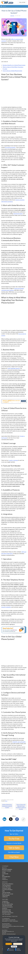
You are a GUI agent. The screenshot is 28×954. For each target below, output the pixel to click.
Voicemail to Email (6, 909)
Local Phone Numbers (7, 889)
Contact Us (5, 879)
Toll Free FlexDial (6, 892)
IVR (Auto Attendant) (7, 907)
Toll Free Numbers (6, 885)
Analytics (18, 948)
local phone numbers (10, 147)
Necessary (11, 948)
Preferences (11, 950)
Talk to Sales (14, 848)
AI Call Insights (5, 902)
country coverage (13, 460)
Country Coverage (6, 870)
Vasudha (12, 15)
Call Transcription (6, 914)
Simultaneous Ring (6, 911)
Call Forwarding (5, 895)
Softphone (4, 908)
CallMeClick (5, 896)
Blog (6, 801)
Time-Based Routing (7, 905)
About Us (4, 868)
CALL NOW (22, 2)
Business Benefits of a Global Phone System (14, 65)
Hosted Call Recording (7, 904)
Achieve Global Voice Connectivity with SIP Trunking (7, 806)
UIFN (3, 891)
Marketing (19, 950)
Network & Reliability (7, 869)
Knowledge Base (6, 876)
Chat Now (14, 857)
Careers (4, 878)
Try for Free (14, 838)
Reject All (14, 946)
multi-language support (14, 368)
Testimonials (5, 873)
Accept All (9, 943)
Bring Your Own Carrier (7, 893)
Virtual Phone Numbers (7, 883)
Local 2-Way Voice (6, 886)
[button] (14, 6)
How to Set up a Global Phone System (12, 70)
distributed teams (18, 213)
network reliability (6, 607)
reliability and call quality (18, 741)
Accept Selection (17, 943)
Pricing (3, 872)
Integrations (5, 901)
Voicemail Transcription (7, 912)
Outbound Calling (6, 888)
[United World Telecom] (7, 2)
